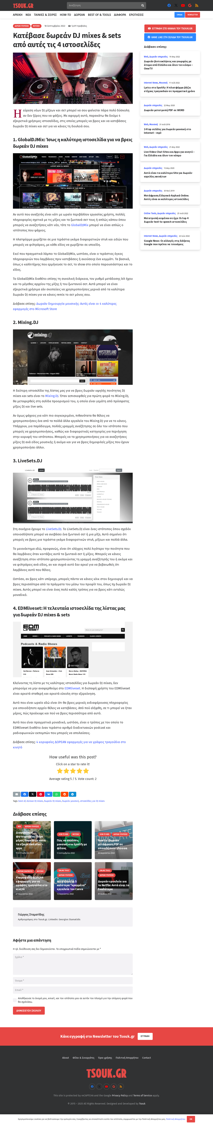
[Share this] (24, 794)
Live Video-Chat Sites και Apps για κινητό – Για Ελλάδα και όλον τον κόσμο (169, 153)
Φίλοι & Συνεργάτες (83, 1057)
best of (21, 801)
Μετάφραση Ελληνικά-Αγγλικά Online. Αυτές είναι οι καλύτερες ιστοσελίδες (166, 197)
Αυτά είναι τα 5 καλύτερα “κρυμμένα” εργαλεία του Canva (71, 885)
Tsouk (142, 1103)
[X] (176, 5)
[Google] (189, 5)
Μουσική (163, 82)
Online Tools (150, 213)
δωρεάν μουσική (70, 801)
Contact (146, 1057)
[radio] (60, 771)
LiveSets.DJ (53, 529)
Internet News (151, 82)
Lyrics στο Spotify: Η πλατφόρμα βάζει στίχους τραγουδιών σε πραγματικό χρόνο (169, 89)
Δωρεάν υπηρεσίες (158, 56)
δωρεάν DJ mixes (52, 801)
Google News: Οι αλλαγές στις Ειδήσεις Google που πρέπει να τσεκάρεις (167, 242)
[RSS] (196, 5)
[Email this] (16, 794)
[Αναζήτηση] (142, 5)
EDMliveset (72, 688)
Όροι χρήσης (105, 1057)
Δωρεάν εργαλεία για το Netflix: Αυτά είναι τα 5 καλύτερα (113, 885)
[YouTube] (182, 5)
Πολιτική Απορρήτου (127, 1057)
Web (146, 56)
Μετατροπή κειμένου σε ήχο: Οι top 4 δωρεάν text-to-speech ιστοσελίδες (166, 219)
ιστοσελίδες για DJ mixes (92, 801)
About (65, 1057)
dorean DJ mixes (35, 801)
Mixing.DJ (51, 396)
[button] (145, 15)
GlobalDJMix (79, 225)
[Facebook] (169, 5)
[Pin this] (40, 794)
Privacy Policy (120, 1095)
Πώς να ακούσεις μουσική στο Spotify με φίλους (72, 844)
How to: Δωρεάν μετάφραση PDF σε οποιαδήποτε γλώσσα (112, 844)
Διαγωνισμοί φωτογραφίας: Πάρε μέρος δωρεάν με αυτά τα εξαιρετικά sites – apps (31, 840)
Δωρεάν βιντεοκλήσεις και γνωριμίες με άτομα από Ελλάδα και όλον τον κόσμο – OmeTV (168, 65)
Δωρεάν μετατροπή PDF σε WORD (164, 110)
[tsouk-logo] (23, 5)
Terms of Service (142, 1095)
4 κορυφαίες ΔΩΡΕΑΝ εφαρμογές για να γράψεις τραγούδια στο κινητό (31, 883)
